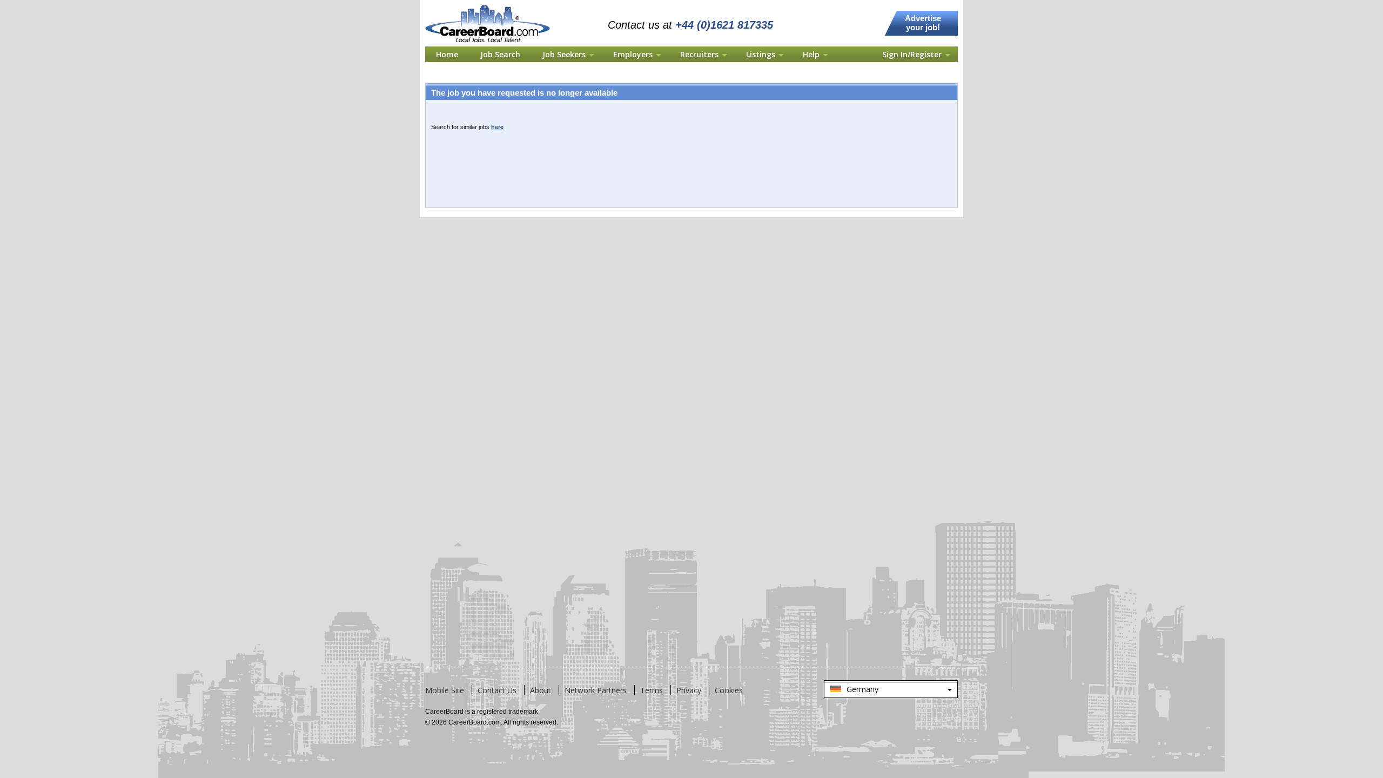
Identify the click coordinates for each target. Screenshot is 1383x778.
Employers (633, 54)
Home (447, 54)
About (540, 690)
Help (811, 54)
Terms (651, 690)
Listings (760, 54)
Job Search (500, 54)
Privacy (688, 690)
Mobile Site (444, 690)
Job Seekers (564, 54)
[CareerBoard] (493, 6)
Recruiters (699, 54)
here (497, 127)
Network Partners (596, 690)
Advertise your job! (923, 23)
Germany (891, 691)
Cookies (729, 690)
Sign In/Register (912, 54)
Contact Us (497, 690)
